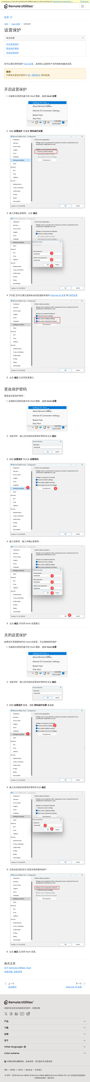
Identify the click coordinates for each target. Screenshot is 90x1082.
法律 (6, 1034)
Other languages (13, 1046)
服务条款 (29, 1070)
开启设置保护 (12, 44)
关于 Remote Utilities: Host (17, 967)
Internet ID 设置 (58, 295)
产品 (6, 1021)
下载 (6, 1027)
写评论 (20, 1070)
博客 (6, 1070)
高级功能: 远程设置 (13, 971)
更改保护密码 (12, 48)
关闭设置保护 (12, 52)
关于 (6, 1040)
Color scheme (11, 1053)
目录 (6, 17)
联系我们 (38, 1070)
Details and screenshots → (63, 1)
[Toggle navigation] (82, 6)
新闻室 (12, 1070)
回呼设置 (73, 295)
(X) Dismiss (84, 1)
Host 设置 (15, 24)
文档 (6, 24)
